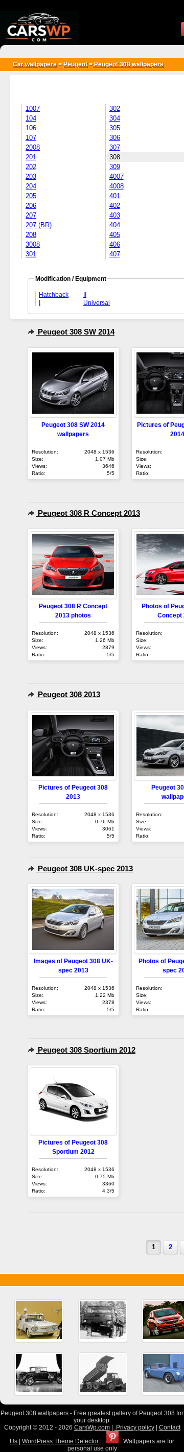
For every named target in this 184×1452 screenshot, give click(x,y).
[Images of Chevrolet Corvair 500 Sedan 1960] (38, 1320)
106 (31, 128)
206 (31, 205)
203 (31, 176)
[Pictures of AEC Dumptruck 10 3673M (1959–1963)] (102, 1373)
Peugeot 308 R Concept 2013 (88, 513)
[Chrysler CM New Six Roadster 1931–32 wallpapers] (38, 1373)
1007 (33, 108)
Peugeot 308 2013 (68, 694)
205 (31, 196)
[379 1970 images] (102, 1320)
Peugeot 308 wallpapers (128, 64)
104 (31, 118)
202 (31, 167)
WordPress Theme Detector (60, 1441)
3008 (33, 244)
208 (31, 235)
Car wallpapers (35, 64)
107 (31, 137)
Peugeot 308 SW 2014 (75, 331)
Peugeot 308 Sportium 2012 (85, 1049)
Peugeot (75, 64)
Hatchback (53, 294)
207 (31, 215)
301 (31, 254)
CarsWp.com (92, 1427)
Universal (96, 302)
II (84, 294)
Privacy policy (134, 1427)
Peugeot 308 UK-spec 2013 (84, 868)
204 (31, 186)
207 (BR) (39, 225)
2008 (33, 147)
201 (31, 157)
